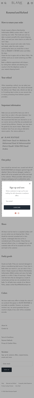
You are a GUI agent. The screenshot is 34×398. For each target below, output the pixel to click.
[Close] (30, 183)
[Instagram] (18, 213)
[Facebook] (15, 213)
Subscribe (17, 207)
